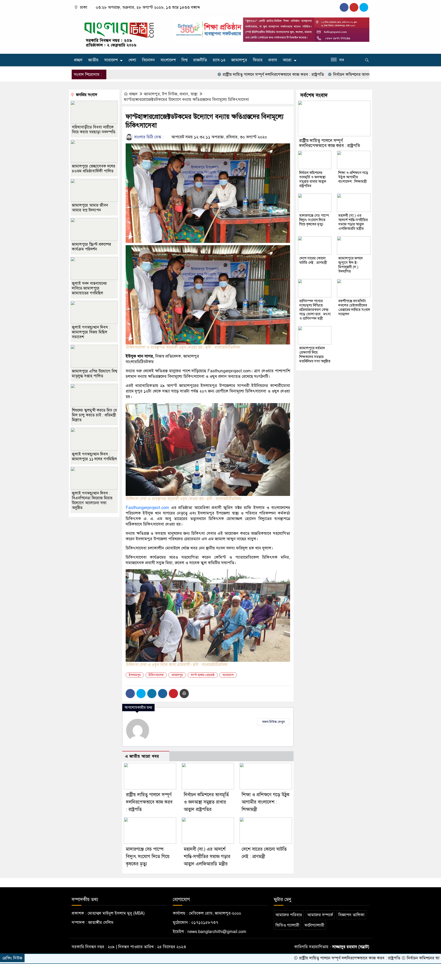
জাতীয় (93, 60)
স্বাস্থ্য (194, 94)
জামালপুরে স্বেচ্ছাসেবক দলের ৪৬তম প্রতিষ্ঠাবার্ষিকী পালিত (93, 168)
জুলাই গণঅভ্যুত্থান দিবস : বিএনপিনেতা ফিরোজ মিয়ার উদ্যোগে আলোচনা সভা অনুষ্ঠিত (92, 500)
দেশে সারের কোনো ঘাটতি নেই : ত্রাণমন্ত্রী (313, 260)
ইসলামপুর (135, 675)
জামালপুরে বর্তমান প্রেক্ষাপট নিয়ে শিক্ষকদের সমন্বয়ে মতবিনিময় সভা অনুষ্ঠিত (315, 355)
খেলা (132, 60)
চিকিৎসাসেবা (156, 675)
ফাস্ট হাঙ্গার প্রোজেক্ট (203, 675)
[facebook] (344, 7)
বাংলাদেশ (168, 60)
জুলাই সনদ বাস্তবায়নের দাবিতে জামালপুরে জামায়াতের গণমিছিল (89, 288)
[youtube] (363, 7)
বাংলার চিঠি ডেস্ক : (148, 136)
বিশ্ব (184, 60)
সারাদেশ (111, 60)
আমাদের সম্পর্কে (320, 914)
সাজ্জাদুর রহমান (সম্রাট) (350, 946)
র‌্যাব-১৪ (219, 60)
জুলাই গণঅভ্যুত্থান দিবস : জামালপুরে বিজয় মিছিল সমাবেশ (91, 332)
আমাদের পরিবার (288, 914)
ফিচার (258, 60)
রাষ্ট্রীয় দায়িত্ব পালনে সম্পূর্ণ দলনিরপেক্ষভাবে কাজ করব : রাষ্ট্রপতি (235, 74)
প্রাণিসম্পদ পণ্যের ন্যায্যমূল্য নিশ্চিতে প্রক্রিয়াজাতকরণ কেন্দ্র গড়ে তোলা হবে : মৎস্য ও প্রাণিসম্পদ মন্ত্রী (315, 310)
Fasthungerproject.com (229, 370)
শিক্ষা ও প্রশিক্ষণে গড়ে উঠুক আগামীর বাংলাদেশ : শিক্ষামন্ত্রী (265, 802)
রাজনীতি (200, 60)
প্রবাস (272, 60)
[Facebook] (130, 693)
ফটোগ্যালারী (314, 925)
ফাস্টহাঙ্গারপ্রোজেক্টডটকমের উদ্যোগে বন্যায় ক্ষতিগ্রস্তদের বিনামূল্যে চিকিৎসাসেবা (186, 99)
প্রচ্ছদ (78, 60)
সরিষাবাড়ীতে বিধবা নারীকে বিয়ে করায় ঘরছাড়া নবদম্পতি (93, 129)
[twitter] (354, 7)
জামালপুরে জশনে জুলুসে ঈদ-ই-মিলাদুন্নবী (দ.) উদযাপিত (350, 265)
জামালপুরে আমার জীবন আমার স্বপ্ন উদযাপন (90, 208)
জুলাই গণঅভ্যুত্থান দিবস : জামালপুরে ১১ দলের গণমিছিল (94, 456)
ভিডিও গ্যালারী (287, 925)
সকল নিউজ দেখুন (273, 722)
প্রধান (184, 94)
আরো (287, 60)
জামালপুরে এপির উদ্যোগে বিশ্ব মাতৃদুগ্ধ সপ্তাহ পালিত (94, 373)
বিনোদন (148, 60)
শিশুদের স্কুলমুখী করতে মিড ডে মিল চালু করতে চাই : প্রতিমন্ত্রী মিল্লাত (94, 415)
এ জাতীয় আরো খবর (142, 756)
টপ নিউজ (169, 94)
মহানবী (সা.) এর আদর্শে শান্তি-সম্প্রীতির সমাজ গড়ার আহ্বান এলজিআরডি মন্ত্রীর (207, 856)
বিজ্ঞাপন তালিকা (351, 914)
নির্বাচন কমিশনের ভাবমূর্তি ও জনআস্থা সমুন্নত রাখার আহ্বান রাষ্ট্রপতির (349, 74)
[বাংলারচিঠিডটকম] (119, 33)
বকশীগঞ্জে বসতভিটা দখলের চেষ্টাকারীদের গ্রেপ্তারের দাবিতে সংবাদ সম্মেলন (354, 307)
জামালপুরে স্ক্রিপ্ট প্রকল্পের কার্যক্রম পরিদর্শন (91, 247)
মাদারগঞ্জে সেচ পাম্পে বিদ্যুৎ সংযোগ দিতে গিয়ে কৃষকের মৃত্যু (148, 856)
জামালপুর (239, 60)
